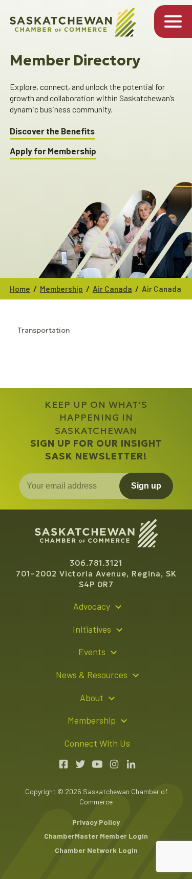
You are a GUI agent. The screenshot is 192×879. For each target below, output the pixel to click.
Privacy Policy (96, 822)
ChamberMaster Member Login (96, 835)
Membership (61, 288)
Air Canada (112, 288)
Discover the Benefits (52, 131)
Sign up (146, 485)
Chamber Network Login (96, 850)
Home (20, 288)
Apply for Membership (53, 151)
